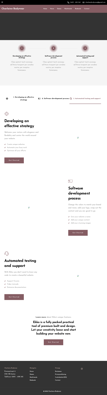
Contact (86, 8)
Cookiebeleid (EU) (61, 377)
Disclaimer (58, 371)
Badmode (78, 8)
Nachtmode (68, 8)
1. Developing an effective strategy (23, 98)
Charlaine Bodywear (13, 9)
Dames (59, 8)
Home (45, 8)
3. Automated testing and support (87, 98)
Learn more (41, 317)
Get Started (14, 160)
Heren (52, 8)
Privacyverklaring (60, 374)
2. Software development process (55, 98)
